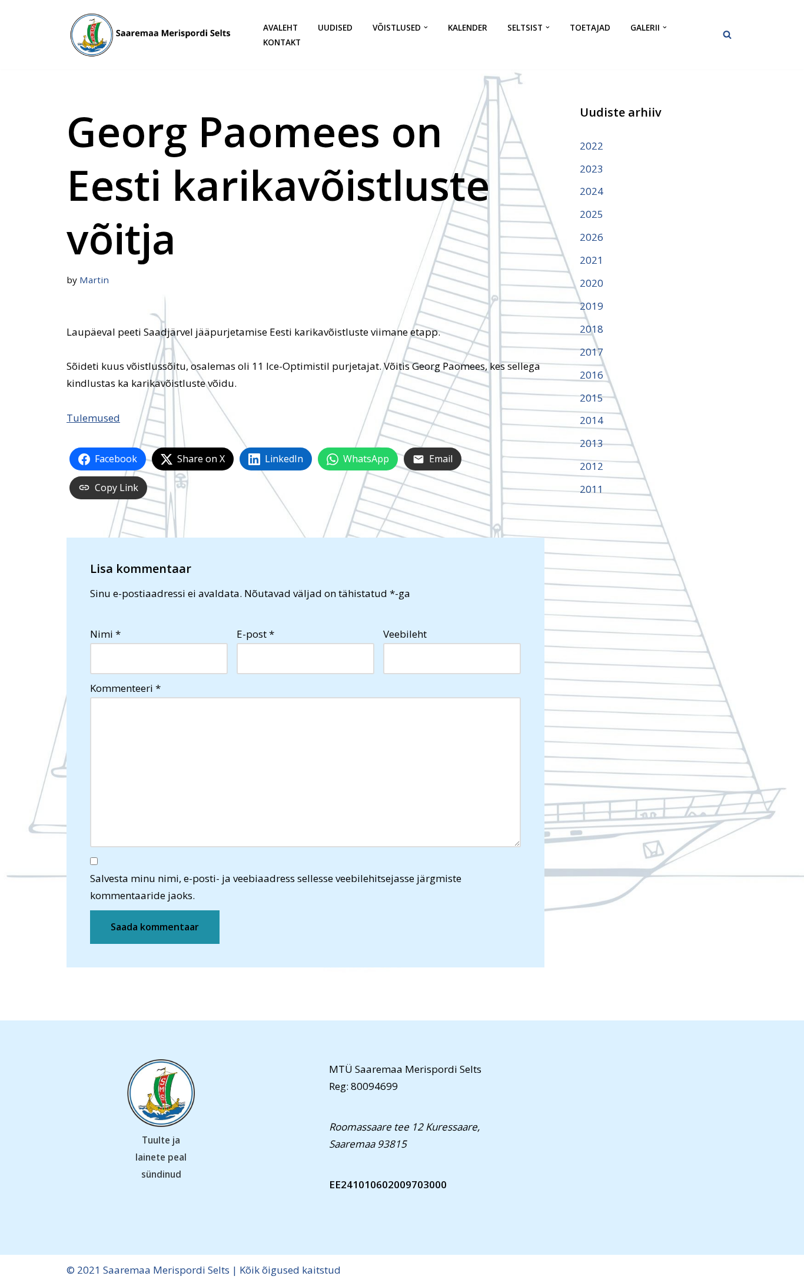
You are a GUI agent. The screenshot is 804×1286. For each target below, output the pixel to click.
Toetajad (590, 27)
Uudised (335, 27)
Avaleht (280, 27)
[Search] (727, 34)
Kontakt (282, 42)
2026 (591, 237)
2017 (591, 352)
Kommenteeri (125, 688)
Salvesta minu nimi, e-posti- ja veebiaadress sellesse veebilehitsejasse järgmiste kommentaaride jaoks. (275, 886)
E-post (255, 634)
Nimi (105, 634)
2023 (591, 168)
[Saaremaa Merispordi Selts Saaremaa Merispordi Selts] (155, 35)
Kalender (467, 27)
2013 (591, 443)
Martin (94, 280)
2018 (591, 329)
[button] (426, 27)
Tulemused (93, 418)
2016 (591, 375)
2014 (591, 420)
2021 (591, 260)
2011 (591, 489)
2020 (591, 283)
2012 (591, 466)
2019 (591, 306)
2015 (591, 398)
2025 (591, 214)
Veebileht (405, 634)
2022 (591, 146)
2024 (591, 191)
